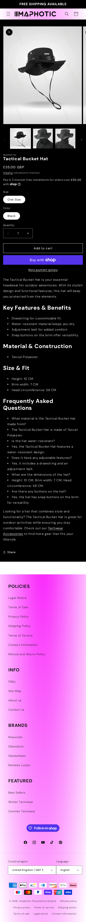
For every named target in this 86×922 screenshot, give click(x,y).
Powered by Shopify (44, 901)
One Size (14, 199)
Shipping (8, 172)
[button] (8, 13)
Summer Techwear (21, 811)
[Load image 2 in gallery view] (43, 138)
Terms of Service (20, 635)
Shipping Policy (19, 626)
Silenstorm (16, 746)
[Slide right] (81, 139)
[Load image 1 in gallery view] (20, 138)
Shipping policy (67, 907)
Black (12, 216)
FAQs (11, 681)
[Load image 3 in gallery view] (65, 138)
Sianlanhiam (17, 756)
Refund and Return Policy (26, 654)
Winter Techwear (20, 802)
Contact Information (23, 645)
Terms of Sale (18, 607)
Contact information (64, 913)
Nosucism (15, 737)
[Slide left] (4, 139)
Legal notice (41, 913)
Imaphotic (25, 901)
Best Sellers (16, 792)
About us (15, 700)
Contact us (16, 710)
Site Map (14, 691)
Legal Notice (17, 598)
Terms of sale (22, 913)
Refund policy (68, 901)
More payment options (43, 270)
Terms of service (44, 907)
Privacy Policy (18, 616)
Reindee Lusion (19, 765)
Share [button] (11, 552)
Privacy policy (21, 907)
